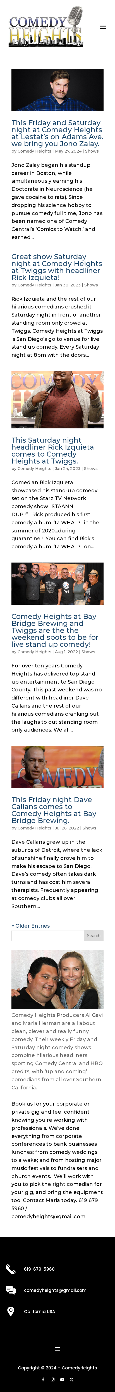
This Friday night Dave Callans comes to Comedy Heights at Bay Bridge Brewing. (53, 810)
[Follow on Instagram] (52, 1379)
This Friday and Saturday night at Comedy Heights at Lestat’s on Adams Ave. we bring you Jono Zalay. (57, 133)
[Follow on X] (71, 1379)
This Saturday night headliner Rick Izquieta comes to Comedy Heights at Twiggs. (52, 450)
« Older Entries (30, 926)
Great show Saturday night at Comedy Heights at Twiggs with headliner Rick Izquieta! (56, 267)
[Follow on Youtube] (62, 1379)
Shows (92, 151)
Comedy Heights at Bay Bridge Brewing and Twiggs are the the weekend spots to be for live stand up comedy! (55, 630)
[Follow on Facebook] (43, 1379)
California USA (39, 1311)
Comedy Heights (34, 151)
